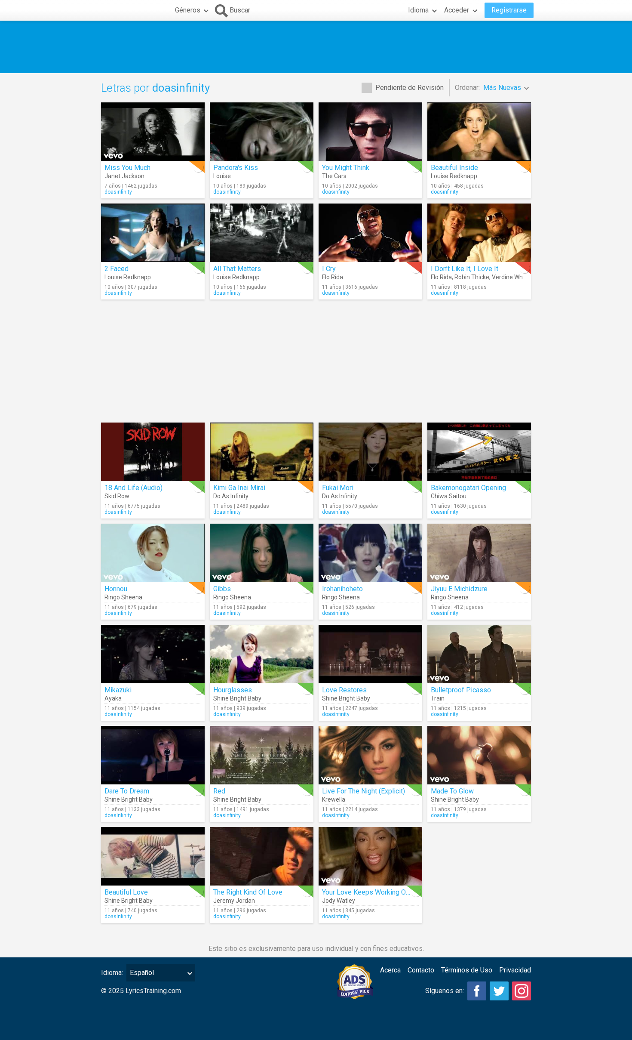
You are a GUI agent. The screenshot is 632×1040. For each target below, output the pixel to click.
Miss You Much (127, 168)
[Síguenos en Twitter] (499, 990)
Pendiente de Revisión (409, 87)
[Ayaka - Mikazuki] (153, 654)
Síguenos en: (444, 991)
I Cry (329, 269)
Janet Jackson (124, 176)
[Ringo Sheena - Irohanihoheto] (370, 553)
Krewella (333, 799)
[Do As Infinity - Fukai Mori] (370, 452)
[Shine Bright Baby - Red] (261, 755)
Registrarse (509, 10)
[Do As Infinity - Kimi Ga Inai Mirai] (261, 452)
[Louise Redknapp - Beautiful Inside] (479, 131)
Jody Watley (338, 900)
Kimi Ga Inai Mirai (239, 488)
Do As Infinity (231, 496)
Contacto (421, 970)
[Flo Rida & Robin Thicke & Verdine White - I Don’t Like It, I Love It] (479, 233)
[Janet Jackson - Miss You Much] (153, 131)
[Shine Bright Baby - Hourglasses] (261, 654)
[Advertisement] (316, 47)
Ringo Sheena (123, 597)
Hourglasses (232, 690)
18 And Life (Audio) (133, 488)
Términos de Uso (466, 970)
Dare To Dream (126, 791)
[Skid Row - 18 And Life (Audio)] (153, 452)
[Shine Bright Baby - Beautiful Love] (153, 856)
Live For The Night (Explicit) (363, 791)
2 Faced (116, 269)
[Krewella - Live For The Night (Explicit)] (370, 755)
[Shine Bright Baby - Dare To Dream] (153, 755)
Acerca (390, 970)
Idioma (418, 10)
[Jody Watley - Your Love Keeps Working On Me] (370, 856)
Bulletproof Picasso (461, 690)
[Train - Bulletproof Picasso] (479, 654)
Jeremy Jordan (234, 900)
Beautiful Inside (454, 168)
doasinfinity (118, 192)
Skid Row (116, 496)
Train (438, 698)
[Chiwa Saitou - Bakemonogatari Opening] (479, 452)
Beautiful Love (126, 892)
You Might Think (345, 168)
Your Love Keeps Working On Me (371, 892)
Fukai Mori (337, 488)
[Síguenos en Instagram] (521, 990)
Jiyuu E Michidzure (459, 589)
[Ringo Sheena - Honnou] (153, 553)
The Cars (334, 176)
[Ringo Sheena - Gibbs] (261, 553)
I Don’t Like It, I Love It (464, 269)
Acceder (456, 10)
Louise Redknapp (454, 176)
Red (219, 791)
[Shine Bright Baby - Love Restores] (370, 654)
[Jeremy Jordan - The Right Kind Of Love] (261, 856)
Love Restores (344, 690)
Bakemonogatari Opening (468, 488)
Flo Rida (332, 277)
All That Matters (237, 269)
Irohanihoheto (342, 589)
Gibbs (222, 589)
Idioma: (112, 973)
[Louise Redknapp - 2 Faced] (153, 233)
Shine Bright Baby (237, 698)
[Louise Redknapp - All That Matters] (261, 233)
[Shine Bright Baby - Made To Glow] (479, 755)
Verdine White (511, 277)
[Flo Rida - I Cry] (370, 233)
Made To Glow (452, 791)
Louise (222, 176)
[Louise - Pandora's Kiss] (261, 131)
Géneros (187, 10)
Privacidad (515, 970)
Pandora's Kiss (235, 168)
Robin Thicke (471, 277)
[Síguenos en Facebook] (476, 990)
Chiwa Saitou (448, 496)
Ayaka (113, 698)
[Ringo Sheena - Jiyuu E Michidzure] (479, 553)
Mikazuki (118, 690)
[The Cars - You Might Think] (370, 131)
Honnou (115, 589)
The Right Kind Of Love (247, 892)
